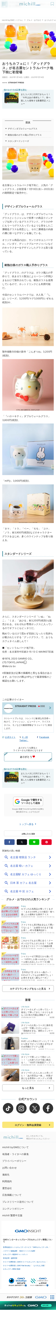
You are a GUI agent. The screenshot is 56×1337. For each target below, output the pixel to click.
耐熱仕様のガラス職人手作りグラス (25, 135)
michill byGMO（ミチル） (13, 20)
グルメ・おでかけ (34, 20)
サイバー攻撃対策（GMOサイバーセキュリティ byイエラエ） (24, 1262)
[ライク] (52, 2)
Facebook (44, 737)
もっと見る (28, 1087)
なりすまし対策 (39, 1265)
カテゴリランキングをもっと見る (28, 988)
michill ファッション (47, 1049)
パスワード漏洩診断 (10, 1251)
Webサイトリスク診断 (27, 1251)
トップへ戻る (26, 824)
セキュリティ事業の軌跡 (11, 1269)
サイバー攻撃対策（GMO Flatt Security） (17, 1265)
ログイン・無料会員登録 (28, 1124)
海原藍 (52, 1017)
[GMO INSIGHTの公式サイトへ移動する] (28, 1229)
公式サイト (10, 737)
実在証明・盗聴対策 (10, 1258)
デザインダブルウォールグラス (22, 128)
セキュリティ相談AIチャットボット (15, 1254)
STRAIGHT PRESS (16, 82)
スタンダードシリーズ (18, 141)
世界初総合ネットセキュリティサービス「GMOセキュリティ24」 (26, 1247)
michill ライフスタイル (46, 917)
